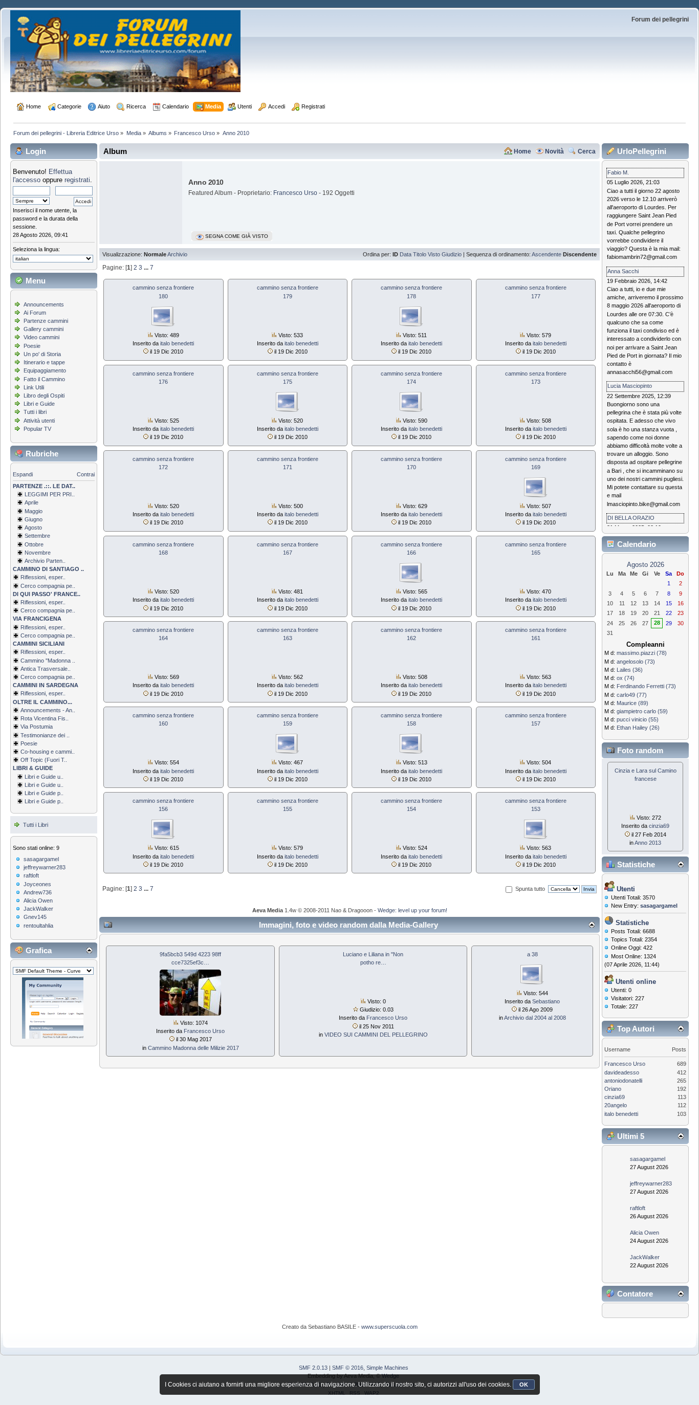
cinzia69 (659, 826)
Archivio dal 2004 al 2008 (535, 1018)
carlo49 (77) (632, 695)
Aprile (31, 502)
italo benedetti (177, 343)
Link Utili (34, 387)
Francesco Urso (295, 192)
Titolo (419, 254)
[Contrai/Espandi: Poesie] (16, 743)
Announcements (44, 304)
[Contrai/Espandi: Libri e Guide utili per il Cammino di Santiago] (20, 777)
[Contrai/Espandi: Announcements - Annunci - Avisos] (16, 710)
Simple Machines (387, 1368)
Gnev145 (35, 917)
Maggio (33, 511)
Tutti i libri (35, 412)
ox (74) (626, 678)
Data (405, 254)
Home (522, 151)
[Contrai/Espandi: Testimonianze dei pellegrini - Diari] (16, 735)
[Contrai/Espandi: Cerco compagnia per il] (16, 586)
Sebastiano (546, 1001)
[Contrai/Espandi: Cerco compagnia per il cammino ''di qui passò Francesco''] (16, 610)
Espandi (23, 474)
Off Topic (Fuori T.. (43, 760)
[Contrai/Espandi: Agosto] (20, 527)
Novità (554, 151)
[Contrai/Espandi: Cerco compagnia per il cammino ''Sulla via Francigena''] (16, 635)
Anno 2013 (648, 843)
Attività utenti (39, 421)
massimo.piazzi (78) (642, 653)
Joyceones (37, 884)
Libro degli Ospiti (44, 395)
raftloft (31, 875)
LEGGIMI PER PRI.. (50, 494)
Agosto (33, 527)
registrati (77, 180)
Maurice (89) (632, 703)
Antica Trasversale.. (45, 669)
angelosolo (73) (636, 661)
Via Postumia (36, 726)
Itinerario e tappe (44, 362)
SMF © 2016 (347, 1368)
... (147, 267)
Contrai (86, 474)
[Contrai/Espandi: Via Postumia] (16, 726)
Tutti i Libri (35, 825)
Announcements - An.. (47, 710)
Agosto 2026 (645, 564)
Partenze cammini (46, 321)
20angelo (615, 1105)
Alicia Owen (38, 900)
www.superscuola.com (389, 1327)
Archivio (177, 254)
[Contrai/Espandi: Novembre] (20, 553)
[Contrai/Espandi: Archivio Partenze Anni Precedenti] (20, 561)
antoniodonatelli (623, 1081)
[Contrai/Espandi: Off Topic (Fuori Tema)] (16, 760)
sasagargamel (41, 859)
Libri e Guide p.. (44, 793)
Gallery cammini (43, 329)
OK (523, 1384)
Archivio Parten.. (45, 561)
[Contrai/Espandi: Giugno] (20, 519)
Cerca (587, 151)
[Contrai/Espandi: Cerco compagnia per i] (16, 677)
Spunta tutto (530, 889)
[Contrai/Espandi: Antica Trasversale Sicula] (16, 669)
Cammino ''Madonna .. (47, 660)
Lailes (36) (630, 670)
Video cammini (41, 337)
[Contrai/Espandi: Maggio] (20, 511)
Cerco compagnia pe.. (47, 586)
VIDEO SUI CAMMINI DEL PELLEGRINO (376, 1034)
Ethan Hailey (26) (638, 728)
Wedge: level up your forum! (412, 910)
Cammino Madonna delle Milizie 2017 (193, 1048)
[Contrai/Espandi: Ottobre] (20, 544)
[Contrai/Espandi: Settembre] (20, 536)
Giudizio (452, 254)
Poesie (32, 346)
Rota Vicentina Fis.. (44, 718)
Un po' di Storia (42, 354)
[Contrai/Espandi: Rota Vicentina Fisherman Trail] (16, 718)
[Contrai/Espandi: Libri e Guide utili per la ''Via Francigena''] (20, 785)
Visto (434, 254)
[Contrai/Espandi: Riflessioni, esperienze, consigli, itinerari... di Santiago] (16, 577)
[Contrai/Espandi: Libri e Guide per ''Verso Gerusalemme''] (20, 793)
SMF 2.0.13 (313, 1368)
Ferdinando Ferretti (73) (646, 686)
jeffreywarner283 (44, 867)
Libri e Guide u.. (44, 777)
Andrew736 (38, 892)
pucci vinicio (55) (638, 719)
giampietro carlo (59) (642, 711)
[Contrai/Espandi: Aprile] (20, 502)
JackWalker (38, 909)
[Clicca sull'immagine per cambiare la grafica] (52, 1008)
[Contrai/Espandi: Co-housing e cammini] (16, 752)
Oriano (612, 1089)
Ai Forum (35, 313)
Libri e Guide (39, 404)
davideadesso (621, 1072)
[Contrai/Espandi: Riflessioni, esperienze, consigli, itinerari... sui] (16, 652)
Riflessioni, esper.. (42, 577)
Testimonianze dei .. (45, 735)
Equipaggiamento (45, 370)
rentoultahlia (38, 926)
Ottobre (34, 544)
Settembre (37, 536)
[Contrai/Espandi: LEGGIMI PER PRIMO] (20, 494)
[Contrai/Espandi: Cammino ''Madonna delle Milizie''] (16, 660)
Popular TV (37, 429)
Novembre (38, 553)
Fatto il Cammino (44, 379)
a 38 (532, 954)
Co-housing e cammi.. (47, 752)
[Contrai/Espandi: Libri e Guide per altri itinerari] (20, 801)
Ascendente (546, 254)
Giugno (33, 519)
